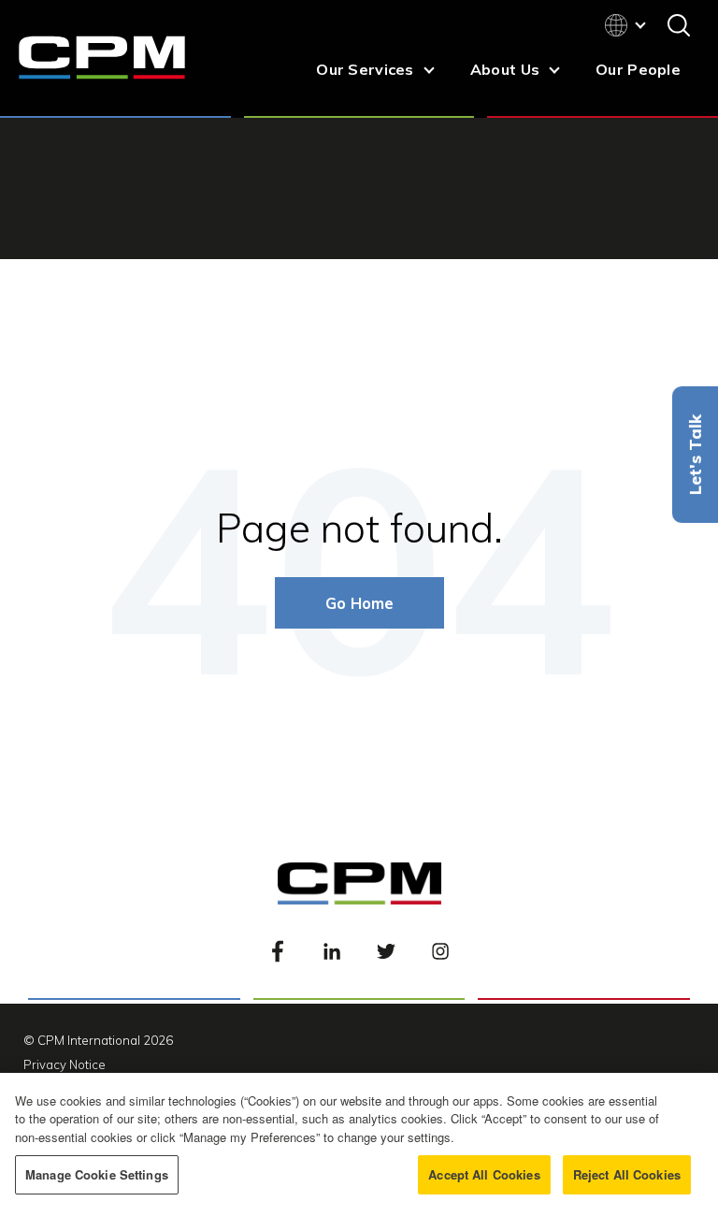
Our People (638, 69)
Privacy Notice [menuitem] (64, 1064)
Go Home (359, 603)
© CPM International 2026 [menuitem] (98, 1040)
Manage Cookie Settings (96, 1174)
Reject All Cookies (627, 1174)
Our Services (364, 69)
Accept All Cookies (483, 1174)
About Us (504, 69)
